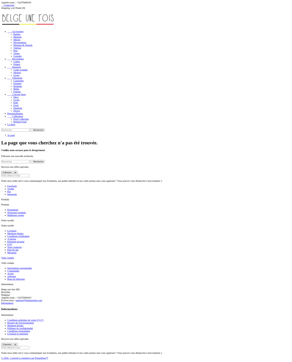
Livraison (11, 230)
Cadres (16, 61)
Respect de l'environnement (20, 323)
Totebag (17, 48)
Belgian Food (19, 122)
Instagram (12, 194)
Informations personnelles (19, 268)
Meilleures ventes (15, 215)
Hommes (17, 86)
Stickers (17, 72)
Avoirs (10, 273)
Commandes (13, 271)
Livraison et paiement (17, 334)
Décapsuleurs (19, 42)
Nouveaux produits (16, 212)
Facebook (12, 186)
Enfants (17, 91)
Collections (15, 116)
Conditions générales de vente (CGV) (25, 320)
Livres (16, 75)
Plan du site (12, 250)
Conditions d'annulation (18, 331)
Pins (15, 50)
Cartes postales (20, 70)
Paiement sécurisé (15, 241)
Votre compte (7, 258)
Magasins (11, 252)
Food (15, 105)
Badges (17, 34)
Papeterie (14, 67)
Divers (16, 111)
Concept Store (16, 94)
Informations (7, 303)
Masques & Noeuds (22, 45)
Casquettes (18, 80)
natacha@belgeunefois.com (29, 300)
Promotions (12, 210)
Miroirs (16, 39)
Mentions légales (15, 233)
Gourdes (17, 56)
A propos (11, 239)
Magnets (17, 37)
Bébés (16, 89)
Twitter (10, 189)
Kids (15, 102)
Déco (16, 97)
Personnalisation (15, 113)
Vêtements (14, 78)
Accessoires (15, 31)
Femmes (17, 83)
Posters (16, 64)
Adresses (11, 276)
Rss (9, 191)
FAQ (9, 244)
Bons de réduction (16, 279)
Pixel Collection (21, 119)
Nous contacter (14, 247)
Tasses (16, 53)
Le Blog (11, 124)
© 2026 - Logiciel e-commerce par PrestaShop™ (24, 358)
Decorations (15, 59)
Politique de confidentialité (20, 328)
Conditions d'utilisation (18, 236)
